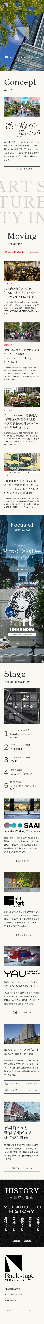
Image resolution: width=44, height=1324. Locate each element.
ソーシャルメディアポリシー (16, 1295)
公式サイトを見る (24, 861)
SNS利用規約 (11, 1300)
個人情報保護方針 (13, 1289)
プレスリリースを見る (24, 1168)
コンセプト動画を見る (24, 169)
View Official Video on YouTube (24, 57)
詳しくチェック (22, 569)
